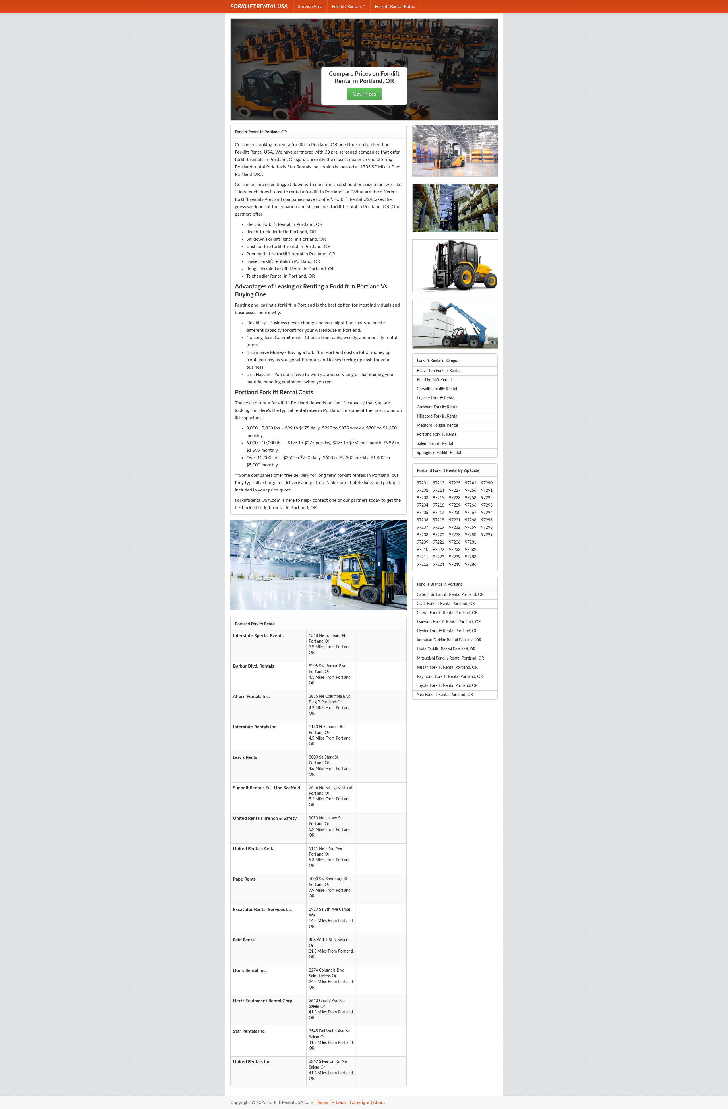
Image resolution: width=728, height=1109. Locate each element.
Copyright (360, 1102)
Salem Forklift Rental (435, 444)
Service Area (310, 6)
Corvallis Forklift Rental (437, 389)
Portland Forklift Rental (437, 435)
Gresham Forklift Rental (437, 407)
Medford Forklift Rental (437, 426)
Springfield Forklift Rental (439, 453)
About (379, 1102)
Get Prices (364, 94)
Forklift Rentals (347, 6)
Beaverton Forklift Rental (438, 371)
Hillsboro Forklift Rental (437, 416)
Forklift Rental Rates (395, 6)
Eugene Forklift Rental (436, 398)
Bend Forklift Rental (434, 380)
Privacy (339, 1102)
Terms (322, 1102)
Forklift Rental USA (259, 6)
